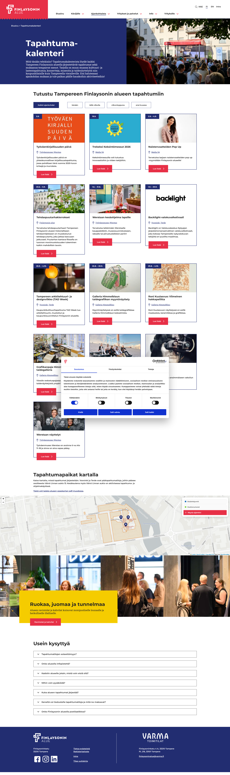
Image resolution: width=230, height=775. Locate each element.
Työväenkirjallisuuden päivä (54, 146)
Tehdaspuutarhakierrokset (53, 217)
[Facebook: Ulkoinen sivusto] (37, 762)
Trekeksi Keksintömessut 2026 (111, 146)
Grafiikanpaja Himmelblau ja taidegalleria (54, 369)
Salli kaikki (149, 412)
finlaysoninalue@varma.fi (151, 756)
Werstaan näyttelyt (49, 434)
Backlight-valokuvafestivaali (166, 217)
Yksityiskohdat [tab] (115, 369)
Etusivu (15, 26)
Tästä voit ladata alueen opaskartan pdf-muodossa (58, 491)
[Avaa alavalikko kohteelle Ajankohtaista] (109, 14)
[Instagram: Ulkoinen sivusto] (46, 762)
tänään (75, 105)
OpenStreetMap (225, 554)
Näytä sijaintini (194, 512)
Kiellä (80, 412)
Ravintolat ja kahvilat (44, 622)
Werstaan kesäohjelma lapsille (111, 217)
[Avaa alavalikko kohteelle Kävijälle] (83, 14)
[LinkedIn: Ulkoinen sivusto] (54, 762)
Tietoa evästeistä (81, 749)
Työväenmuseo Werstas (50, 152)
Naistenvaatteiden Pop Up (164, 146)
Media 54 (99, 152)
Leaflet (193, 554)
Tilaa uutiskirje (80, 761)
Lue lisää (48, 175)
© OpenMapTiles (209, 554)
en (212, 7)
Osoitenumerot (193, 507)
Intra (218, 7)
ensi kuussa (141, 105)
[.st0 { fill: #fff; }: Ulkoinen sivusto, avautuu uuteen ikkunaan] (155, 737)
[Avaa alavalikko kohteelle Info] (156, 14)
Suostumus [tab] (79, 369)
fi (207, 7)
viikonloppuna (118, 105)
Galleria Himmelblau (104, 305)
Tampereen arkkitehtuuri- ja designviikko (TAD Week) (54, 298)
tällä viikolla (94, 105)
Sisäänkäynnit (193, 501)
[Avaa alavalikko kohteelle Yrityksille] (177, 14)
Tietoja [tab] (151, 369)
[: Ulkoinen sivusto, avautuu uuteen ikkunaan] (155, 361)
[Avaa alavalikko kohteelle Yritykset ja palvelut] (141, 14)
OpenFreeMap (200, 554)
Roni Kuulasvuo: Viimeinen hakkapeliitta (165, 298)
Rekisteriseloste (81, 752)
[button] (128, 517)
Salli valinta (115, 412)
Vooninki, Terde (158, 223)
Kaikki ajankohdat (46, 105)
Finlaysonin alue (47, 223)
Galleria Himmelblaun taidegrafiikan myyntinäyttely (111, 298)
